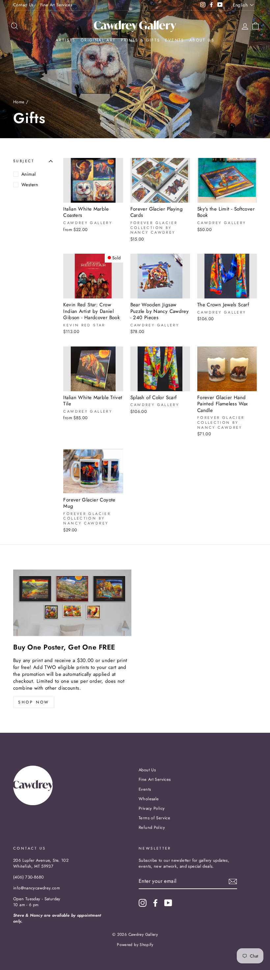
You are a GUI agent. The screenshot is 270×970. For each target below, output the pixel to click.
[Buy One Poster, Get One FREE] (72, 603)
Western (29, 184)
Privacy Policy (152, 808)
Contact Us (23, 5)
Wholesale (149, 799)
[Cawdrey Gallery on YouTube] (168, 903)
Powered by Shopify (135, 945)
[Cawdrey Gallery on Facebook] (155, 903)
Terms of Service (154, 818)
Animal (28, 174)
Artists (66, 40)
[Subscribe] (233, 881)
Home (19, 102)
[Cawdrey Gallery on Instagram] (143, 903)
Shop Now (33, 702)
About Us (201, 40)
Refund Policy (152, 827)
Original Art (98, 40)
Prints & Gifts (140, 40)
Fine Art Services (56, 5)
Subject (24, 161)
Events (174, 40)
